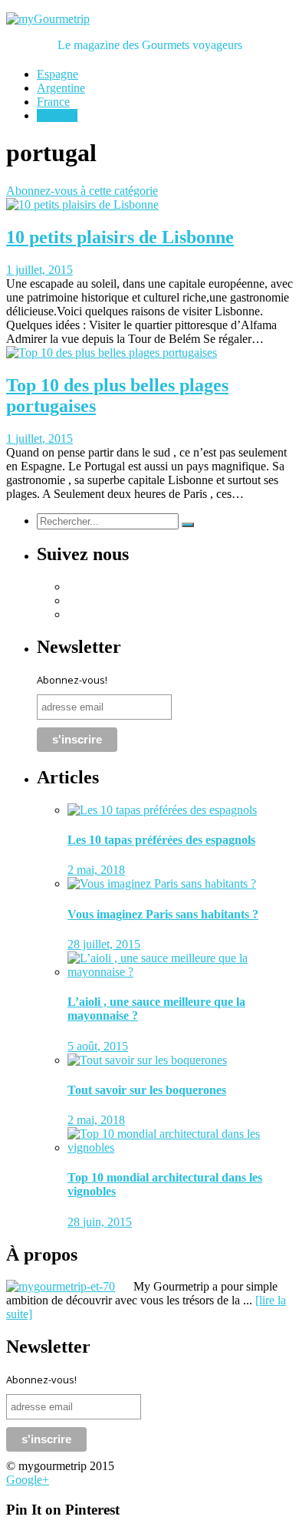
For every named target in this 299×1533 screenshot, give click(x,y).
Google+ (27, 1479)
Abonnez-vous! (72, 680)
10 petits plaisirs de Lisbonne (120, 237)
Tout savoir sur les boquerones (146, 1089)
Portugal (57, 115)
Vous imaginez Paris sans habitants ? (162, 914)
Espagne (57, 74)
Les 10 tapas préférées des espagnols (161, 839)
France (53, 101)
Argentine (61, 87)
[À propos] (68, 1286)
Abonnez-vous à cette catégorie (82, 190)
